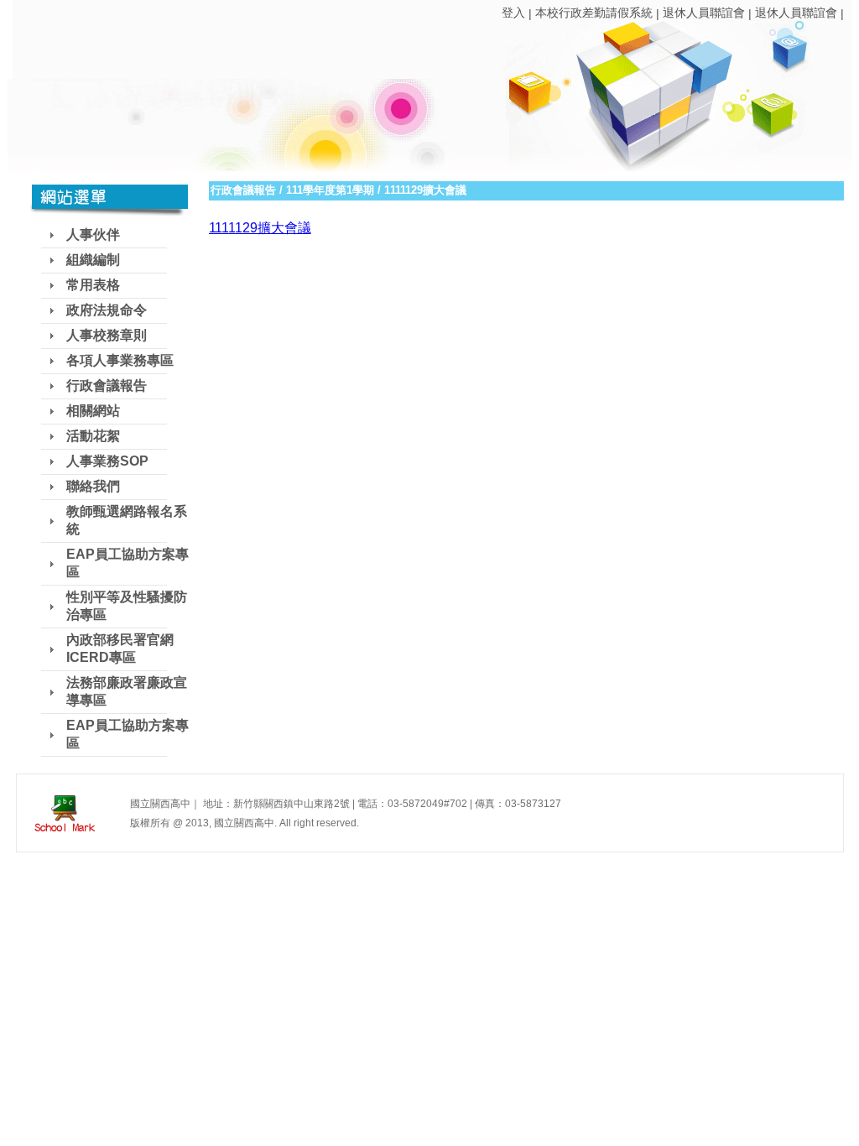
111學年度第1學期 (330, 190)
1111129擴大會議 (260, 228)
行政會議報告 (243, 190)
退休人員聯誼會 (704, 12)
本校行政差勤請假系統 (594, 12)
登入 (513, 12)
